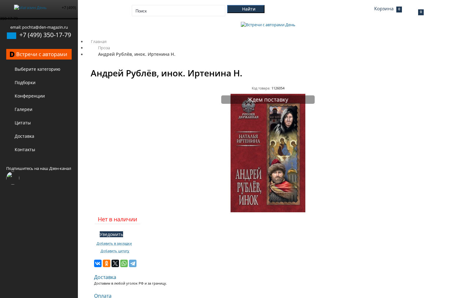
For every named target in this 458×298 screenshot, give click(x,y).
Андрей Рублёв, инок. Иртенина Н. (136, 54)
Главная (99, 41)
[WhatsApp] (124, 263)
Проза (104, 47)
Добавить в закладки (114, 243)
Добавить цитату (115, 251)
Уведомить (111, 234)
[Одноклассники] (106, 263)
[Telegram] (132, 263)
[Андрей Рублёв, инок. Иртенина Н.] (268, 211)
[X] (115, 263)
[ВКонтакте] (98, 263)
